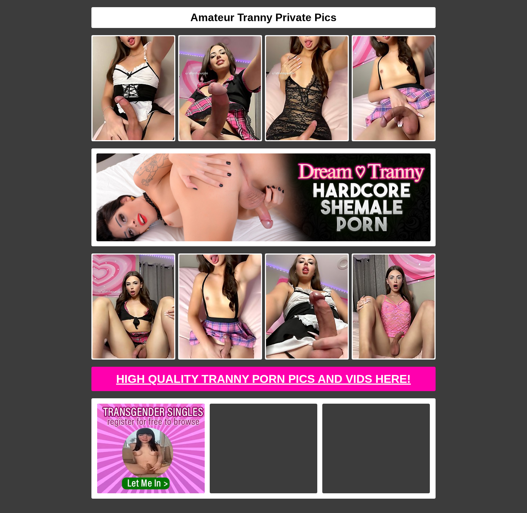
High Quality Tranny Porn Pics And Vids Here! (263, 378)
